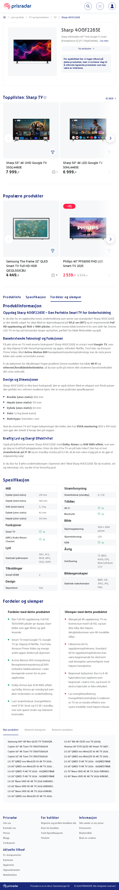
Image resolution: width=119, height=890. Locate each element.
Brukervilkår (85, 833)
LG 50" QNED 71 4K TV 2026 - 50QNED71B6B (31, 776)
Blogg (6, 838)
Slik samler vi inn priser (91, 823)
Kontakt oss (9, 828)
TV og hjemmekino (39, 17)
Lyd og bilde (17, 17)
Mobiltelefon (10, 875)
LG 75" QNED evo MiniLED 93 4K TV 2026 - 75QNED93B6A (31, 761)
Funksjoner (9, 843)
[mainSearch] (88, 6)
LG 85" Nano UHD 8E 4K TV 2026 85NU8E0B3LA (87, 776)
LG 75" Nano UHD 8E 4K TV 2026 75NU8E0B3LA (87, 771)
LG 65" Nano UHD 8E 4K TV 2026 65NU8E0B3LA (31, 786)
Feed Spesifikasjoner (52, 833)
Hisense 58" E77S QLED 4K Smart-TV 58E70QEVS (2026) (87, 746)
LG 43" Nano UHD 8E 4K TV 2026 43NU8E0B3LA (31, 791)
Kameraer (8, 860)
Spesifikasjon (36, 297)
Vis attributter (84, 49)
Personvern (85, 828)
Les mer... (105, 41)
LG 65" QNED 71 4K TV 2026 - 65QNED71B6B (87, 766)
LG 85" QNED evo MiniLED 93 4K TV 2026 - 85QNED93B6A (31, 766)
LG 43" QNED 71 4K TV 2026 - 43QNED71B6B (31, 771)
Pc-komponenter (12, 855)
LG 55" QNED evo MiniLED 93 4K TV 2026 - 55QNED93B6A (87, 751)
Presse (6, 833)
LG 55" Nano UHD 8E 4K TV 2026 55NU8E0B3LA (31, 781)
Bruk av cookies (87, 838)
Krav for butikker (50, 828)
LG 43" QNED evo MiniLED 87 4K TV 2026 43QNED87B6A (31, 796)
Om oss (7, 823)
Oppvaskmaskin (11, 870)
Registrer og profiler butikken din (58, 823)
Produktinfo (12, 297)
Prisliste (45, 838)
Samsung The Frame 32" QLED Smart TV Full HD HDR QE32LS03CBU (27, 266)
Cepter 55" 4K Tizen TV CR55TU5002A (28, 756)
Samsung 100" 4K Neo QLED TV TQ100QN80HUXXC (31, 741)
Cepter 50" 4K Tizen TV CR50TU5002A (28, 751)
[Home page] (17, 6)
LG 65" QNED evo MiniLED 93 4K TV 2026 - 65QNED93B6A (87, 756)
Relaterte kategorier (35, 730)
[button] (31, 138)
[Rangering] (53, 152)
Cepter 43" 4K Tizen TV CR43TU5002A (28, 746)
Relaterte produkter (62, 730)
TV (55, 17)
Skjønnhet (8, 865)
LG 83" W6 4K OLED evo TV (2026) (82, 741)
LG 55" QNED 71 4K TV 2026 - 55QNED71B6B (87, 761)
